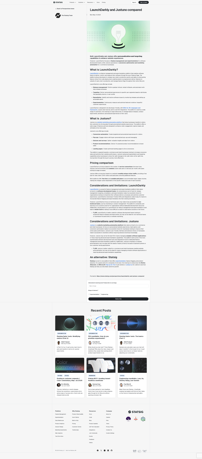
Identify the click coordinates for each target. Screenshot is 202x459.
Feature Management (60, 414)
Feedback (91, 439)
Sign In (134, 2)
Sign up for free (111, 265)
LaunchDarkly (94, 73)
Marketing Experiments (61, 430)
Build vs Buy (75, 420)
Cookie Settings (110, 433)
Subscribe (118, 299)
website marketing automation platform (109, 122)
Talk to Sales (143, 2)
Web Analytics (58, 433)
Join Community (93, 433)
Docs (98, 2)
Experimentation (59, 417)
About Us (108, 414)
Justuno (92, 225)
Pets (107, 420)
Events (91, 436)
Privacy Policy (109, 426)
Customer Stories (76, 426)
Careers (108, 417)
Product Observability (77, 414)
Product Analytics (59, 423)
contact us (129, 265)
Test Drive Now (59, 436)
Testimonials (75, 430)
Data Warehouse (59, 420)
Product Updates (93, 423)
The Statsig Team (67, 15)
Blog (90, 420)
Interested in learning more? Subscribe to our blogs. (102, 283)
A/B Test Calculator (94, 426)
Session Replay (59, 426)
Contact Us (109, 430)
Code (90, 417)
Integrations (92, 430)
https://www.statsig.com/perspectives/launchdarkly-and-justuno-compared (120, 276)
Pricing (103, 2)
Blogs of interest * (93, 290)
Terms (107, 423)
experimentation (121, 261)
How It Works (75, 417)
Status (91, 442)
